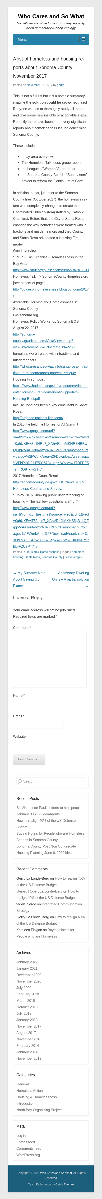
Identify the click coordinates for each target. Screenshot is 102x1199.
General (22, 1084)
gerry (60, 85)
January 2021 (26, 968)
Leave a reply (73, 557)
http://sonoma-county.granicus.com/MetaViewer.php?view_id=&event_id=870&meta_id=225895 (45, 340)
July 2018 (23, 1013)
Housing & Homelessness (42, 552)
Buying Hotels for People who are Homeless (50, 833)
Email (18, 716)
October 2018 (26, 1007)
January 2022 (26, 962)
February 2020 (27, 994)
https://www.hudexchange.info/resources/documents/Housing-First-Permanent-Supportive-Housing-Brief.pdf (50, 392)
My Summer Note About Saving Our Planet (29, 579)
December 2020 (28, 975)
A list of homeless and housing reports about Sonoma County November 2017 (48, 67)
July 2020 (23, 988)
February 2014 (27, 1045)
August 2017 (26, 1033)
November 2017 (28, 1026)
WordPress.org (28, 1155)
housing (18, 557)
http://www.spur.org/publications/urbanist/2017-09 (51, 270)
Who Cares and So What (51, 16)
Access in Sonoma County (37, 840)
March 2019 (25, 1000)
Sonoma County (52, 557)
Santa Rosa (32, 557)
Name (19, 695)
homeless (78, 552)
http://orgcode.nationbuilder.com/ (38, 418)
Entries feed (25, 1142)
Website (19, 736)
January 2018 (26, 1020)
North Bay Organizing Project (39, 1110)
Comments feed (28, 1148)
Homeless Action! (30, 1091)
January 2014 (26, 1052)
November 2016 (28, 1039)
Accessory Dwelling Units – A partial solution (70, 579)
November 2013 (28, 1058)
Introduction (25, 1103)
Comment (22, 628)
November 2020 (28, 981)
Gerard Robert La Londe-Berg (39, 891)
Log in (21, 1136)
